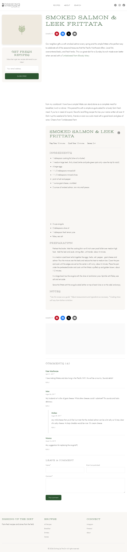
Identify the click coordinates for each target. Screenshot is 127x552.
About (67, 5)
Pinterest (89, 528)
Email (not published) (93, 465)
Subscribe (22, 76)
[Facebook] (124, 5)
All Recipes (48, 524)
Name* (48, 465)
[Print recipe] (119, 133)
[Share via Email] (74, 34)
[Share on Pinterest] (57, 34)
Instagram (90, 524)
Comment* (49, 476)
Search (77, 5)
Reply (48, 382)
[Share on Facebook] (63, 34)
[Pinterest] (115, 5)
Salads (46, 537)
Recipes (56, 5)
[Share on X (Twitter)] (68, 34)
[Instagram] (120, 5)
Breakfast (47, 528)
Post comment (53, 497)
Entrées (46, 532)
